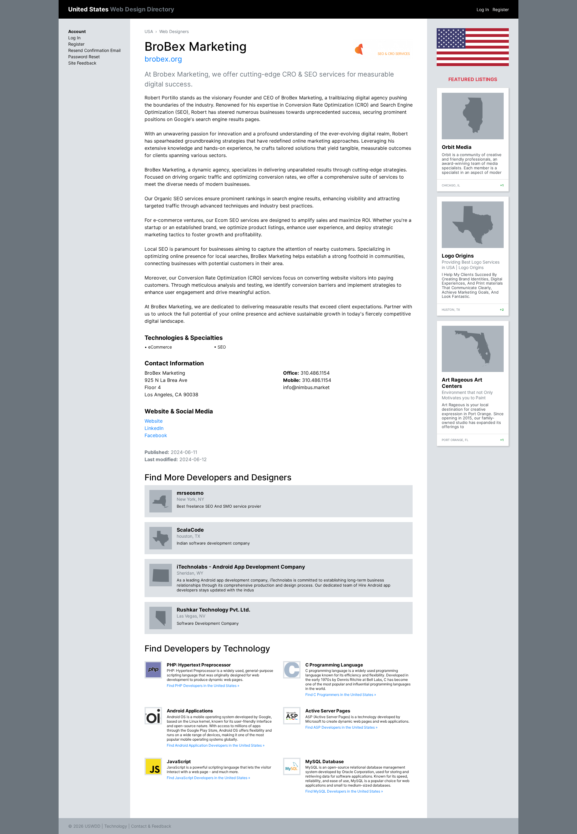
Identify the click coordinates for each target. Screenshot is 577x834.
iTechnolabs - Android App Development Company (241, 567)
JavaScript (179, 761)
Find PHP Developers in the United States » (203, 685)
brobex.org (163, 59)
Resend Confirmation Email (94, 50)
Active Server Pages (327, 711)
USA (149, 31)
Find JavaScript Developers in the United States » (208, 777)
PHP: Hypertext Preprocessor (199, 665)
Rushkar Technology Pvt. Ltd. (213, 610)
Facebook (156, 435)
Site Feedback (82, 62)
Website (154, 421)
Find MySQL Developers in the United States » (344, 791)
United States (121, 9)
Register (501, 9)
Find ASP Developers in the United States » (341, 727)
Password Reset (84, 56)
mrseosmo (190, 493)
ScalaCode (190, 530)
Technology (115, 826)
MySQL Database (324, 761)
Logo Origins (458, 256)
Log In (483, 9)
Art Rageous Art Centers (462, 383)
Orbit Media (457, 147)
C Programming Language (334, 665)
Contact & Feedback (151, 826)
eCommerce (160, 346)
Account (77, 31)
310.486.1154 (315, 373)
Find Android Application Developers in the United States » (215, 745)
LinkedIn (154, 428)
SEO (222, 346)
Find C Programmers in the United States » (340, 694)
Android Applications (190, 711)
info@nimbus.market (306, 387)
